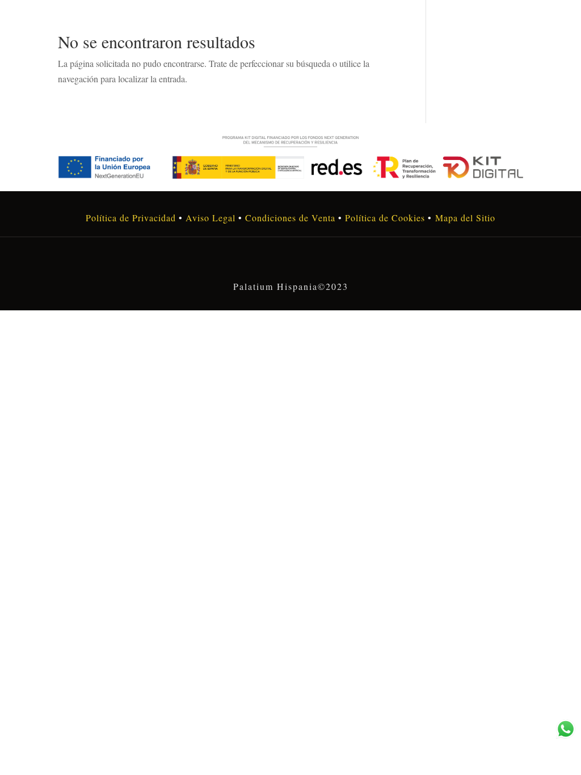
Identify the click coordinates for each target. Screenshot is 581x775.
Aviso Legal (210, 218)
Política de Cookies (383, 218)
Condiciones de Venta (290, 218)
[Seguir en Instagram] (290, 261)
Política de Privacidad (131, 218)
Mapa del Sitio (465, 218)
